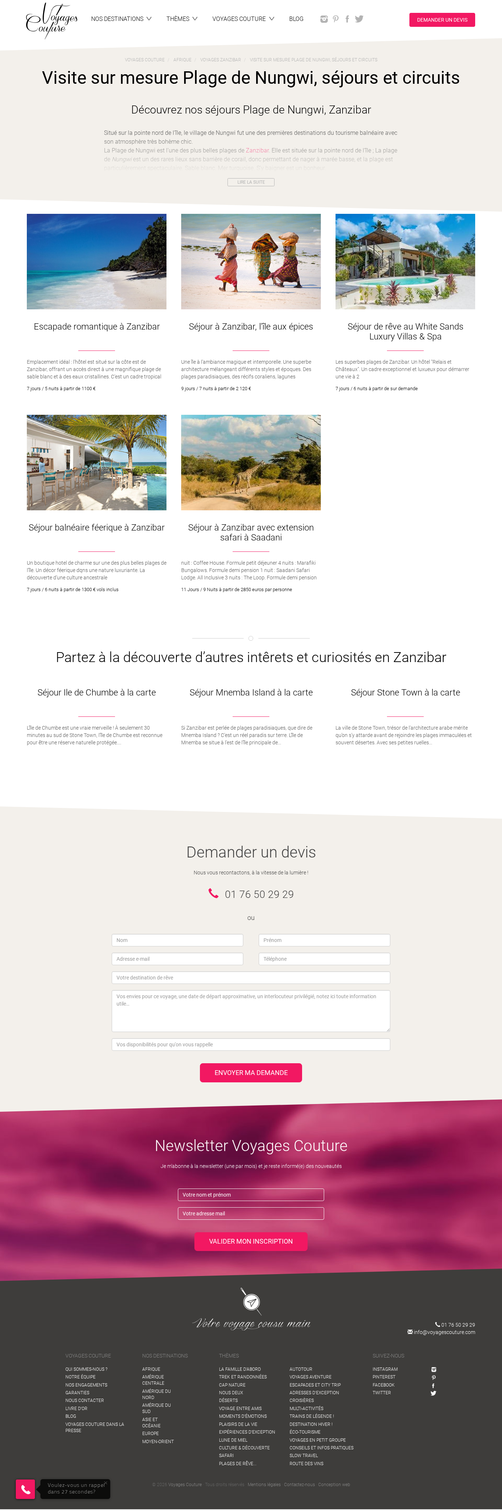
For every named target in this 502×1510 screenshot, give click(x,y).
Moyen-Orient (158, 1441)
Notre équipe (80, 1377)
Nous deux (231, 1392)
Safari (226, 1455)
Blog (70, 1416)
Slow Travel (304, 1455)
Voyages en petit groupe (318, 1440)
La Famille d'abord (240, 1369)
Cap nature (232, 1385)
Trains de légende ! (312, 1416)
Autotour (301, 1369)
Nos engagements (86, 1385)
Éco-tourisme (305, 1432)
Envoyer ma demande (251, 1072)
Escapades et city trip (315, 1385)
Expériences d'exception (247, 1432)
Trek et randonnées (243, 1377)
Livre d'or (76, 1408)
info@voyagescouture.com (444, 1332)
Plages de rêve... (238, 1463)
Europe (150, 1433)
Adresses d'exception (314, 1392)
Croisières (302, 1400)
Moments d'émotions (243, 1416)
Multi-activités (306, 1408)
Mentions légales (264, 1484)
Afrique (151, 1369)
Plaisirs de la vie (238, 1424)
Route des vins (306, 1463)
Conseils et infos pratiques (322, 1447)
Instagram (385, 1369)
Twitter (382, 1392)
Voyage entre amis (240, 1408)
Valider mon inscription (251, 1241)
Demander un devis (442, 19)
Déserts (228, 1400)
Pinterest (384, 1377)
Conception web (334, 1484)
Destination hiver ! (311, 1424)
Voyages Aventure (310, 1377)
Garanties (77, 1392)
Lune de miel (233, 1440)
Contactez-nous (299, 1484)
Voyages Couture (185, 1484)
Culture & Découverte (244, 1447)
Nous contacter (84, 1400)
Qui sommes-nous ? (86, 1369)
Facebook (384, 1385)
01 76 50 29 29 (457, 1325)
